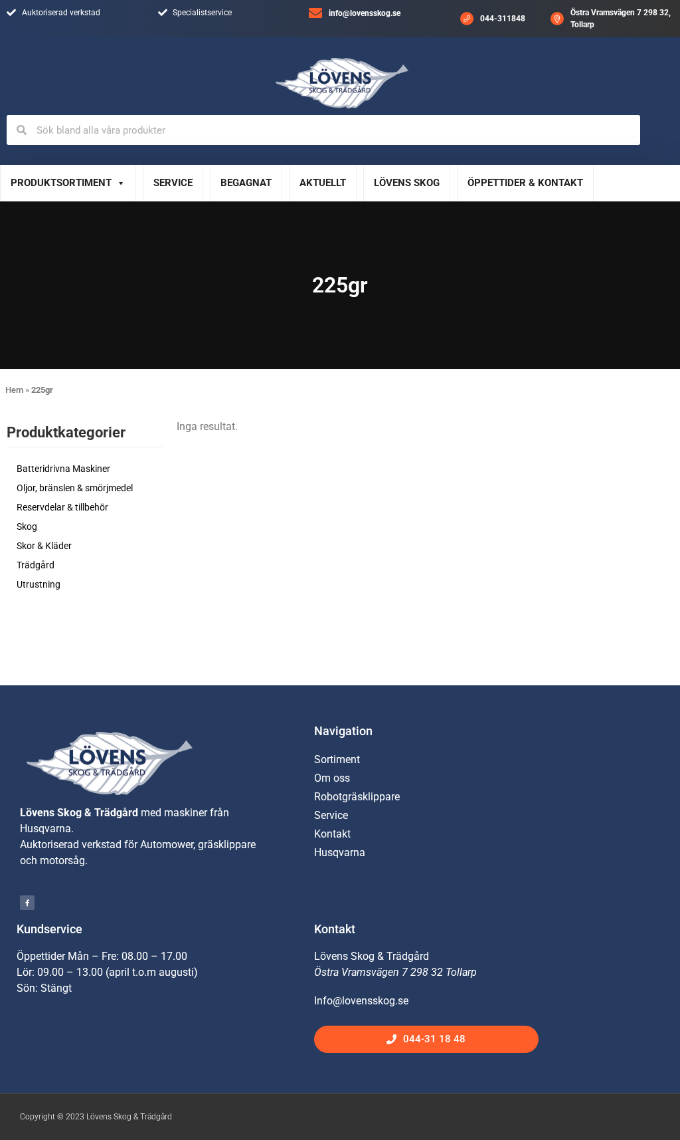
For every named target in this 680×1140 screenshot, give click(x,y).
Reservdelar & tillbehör (62, 507)
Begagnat (246, 183)
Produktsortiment (61, 183)
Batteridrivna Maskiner (63, 468)
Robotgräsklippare (357, 796)
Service (173, 183)
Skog (27, 526)
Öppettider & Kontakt (525, 183)
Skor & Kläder (44, 545)
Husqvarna (339, 852)
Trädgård (35, 565)
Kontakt (332, 834)
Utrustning (38, 584)
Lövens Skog (407, 183)
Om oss (332, 778)
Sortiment (337, 759)
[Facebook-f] (27, 902)
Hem (14, 390)
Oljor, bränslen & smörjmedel (75, 488)
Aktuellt (322, 183)
